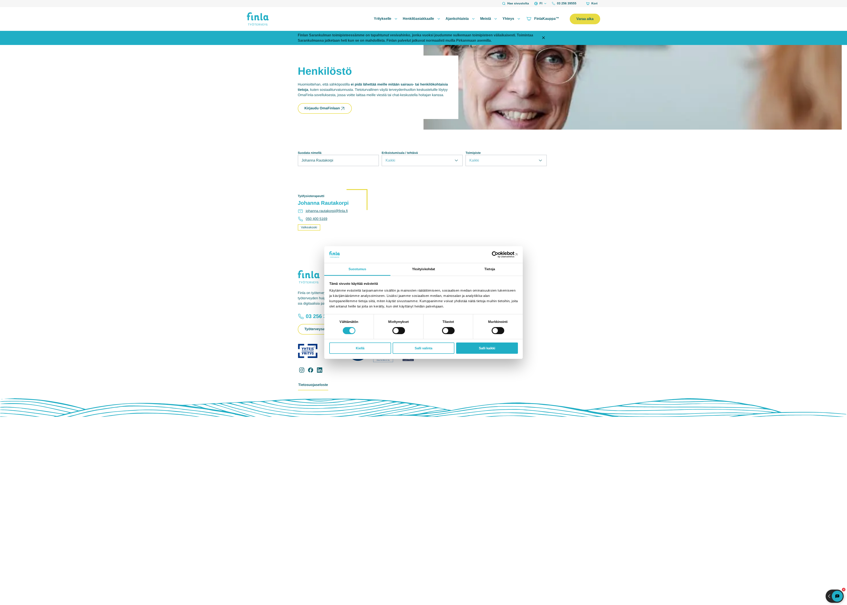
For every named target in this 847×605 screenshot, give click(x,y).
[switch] (398, 330)
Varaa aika (585, 19)
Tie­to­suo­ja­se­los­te (313, 385)
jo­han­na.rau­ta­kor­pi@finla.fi (327, 211)
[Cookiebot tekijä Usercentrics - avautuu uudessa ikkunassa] (498, 254)
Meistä (485, 18)
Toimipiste (473, 153)
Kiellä (360, 348)
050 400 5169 (316, 219)
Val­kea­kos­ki (309, 227)
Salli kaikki (487, 348)
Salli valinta (423, 348)
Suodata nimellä (309, 153)
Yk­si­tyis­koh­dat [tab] (423, 269)
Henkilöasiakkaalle (418, 18)
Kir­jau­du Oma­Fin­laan (322, 108)
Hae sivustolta (518, 3)
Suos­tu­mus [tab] (357, 269)
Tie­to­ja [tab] (489, 269)
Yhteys (508, 18)
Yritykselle (382, 18)
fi (541, 3)
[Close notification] (543, 38)
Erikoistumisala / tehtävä (400, 153)
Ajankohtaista (457, 18)
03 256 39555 (566, 3)
